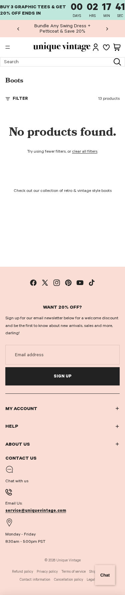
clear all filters (84, 151)
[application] (105, 575)
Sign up (63, 376)
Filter (20, 98)
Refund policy (22, 571)
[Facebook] (33, 283)
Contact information (35, 579)
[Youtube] (80, 283)
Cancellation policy (68, 579)
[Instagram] (57, 283)
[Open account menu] (95, 47)
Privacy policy (47, 571)
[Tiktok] (92, 283)
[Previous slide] (18, 28)
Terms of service (73, 571)
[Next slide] (107, 28)
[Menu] (7, 47)
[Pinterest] (68, 283)
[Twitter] (45, 283)
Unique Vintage (68, 560)
